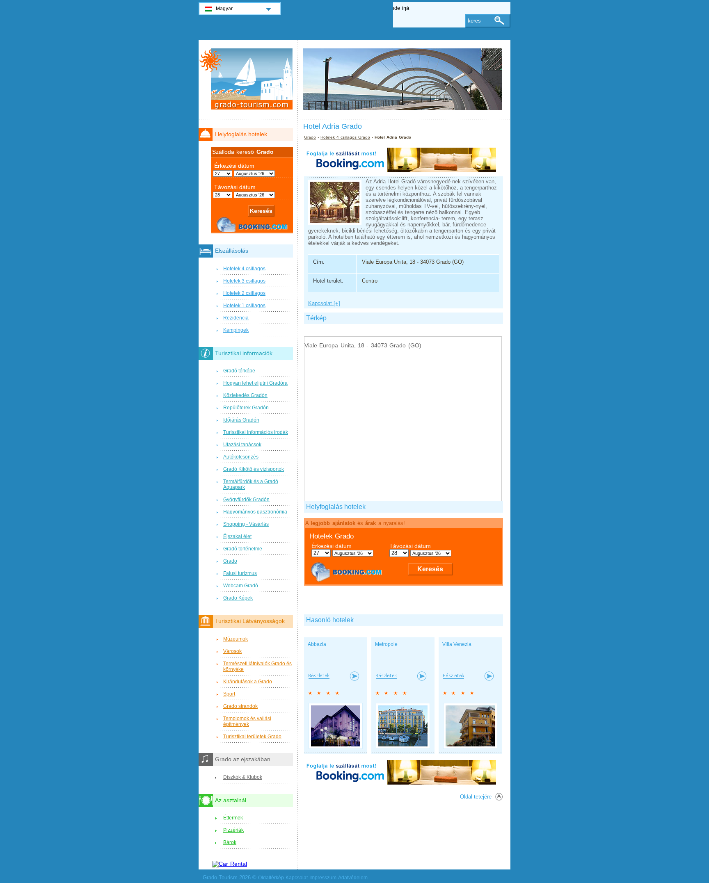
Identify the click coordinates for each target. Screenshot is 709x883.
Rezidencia (236, 318)
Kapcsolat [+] (324, 303)
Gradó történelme (242, 549)
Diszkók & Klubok (242, 777)
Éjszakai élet (237, 536)
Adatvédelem (353, 878)
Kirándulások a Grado (247, 681)
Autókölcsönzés (240, 457)
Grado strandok (240, 706)
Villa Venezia (456, 644)
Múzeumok (235, 639)
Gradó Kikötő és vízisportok (253, 469)
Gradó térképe (239, 371)
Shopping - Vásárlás (246, 524)
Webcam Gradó (240, 586)
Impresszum (322, 878)
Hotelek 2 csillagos (244, 293)
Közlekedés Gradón (245, 395)
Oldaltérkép (271, 878)
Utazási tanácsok (242, 444)
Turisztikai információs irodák (255, 432)
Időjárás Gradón (241, 420)
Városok (232, 651)
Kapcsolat (297, 878)
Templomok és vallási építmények (247, 721)
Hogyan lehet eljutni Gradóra (255, 383)
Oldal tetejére (476, 797)
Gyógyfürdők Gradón (246, 499)
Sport (229, 694)
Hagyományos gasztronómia (255, 512)
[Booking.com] (400, 170)
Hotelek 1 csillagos (244, 305)
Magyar (224, 8)
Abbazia (317, 644)
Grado (310, 137)
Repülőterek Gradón (246, 408)
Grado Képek (238, 598)
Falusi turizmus (240, 573)
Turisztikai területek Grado (252, 736)
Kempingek (236, 330)
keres (474, 21)
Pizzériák (233, 830)
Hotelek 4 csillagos (244, 269)
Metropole (386, 644)
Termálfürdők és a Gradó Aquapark (250, 484)
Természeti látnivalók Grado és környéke (257, 666)
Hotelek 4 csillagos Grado (345, 137)
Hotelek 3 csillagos (244, 281)
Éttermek (233, 818)
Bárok (229, 842)
